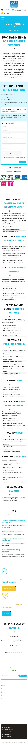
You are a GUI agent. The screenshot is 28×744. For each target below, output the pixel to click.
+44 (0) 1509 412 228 (9, 588)
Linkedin (9, 699)
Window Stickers (8, 732)
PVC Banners (7, 736)
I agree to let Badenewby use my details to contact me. (14, 158)
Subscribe (22, 676)
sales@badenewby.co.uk (14, 692)
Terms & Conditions (8, 721)
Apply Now (6, 613)
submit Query (22, 162)
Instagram (9, 695)
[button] (6, 652)
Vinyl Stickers (7, 727)
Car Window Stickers (9, 729)
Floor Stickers (7, 734)
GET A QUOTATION (8, 718)
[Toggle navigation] (2, 18)
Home (10, 30)
